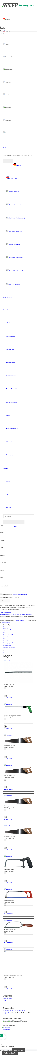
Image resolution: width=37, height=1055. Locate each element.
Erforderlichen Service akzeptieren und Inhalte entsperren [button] (15, 614)
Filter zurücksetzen (8, 653)
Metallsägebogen (9, 869)
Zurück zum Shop (18, 1050)
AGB (4, 1000)
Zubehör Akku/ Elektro (9, 635)
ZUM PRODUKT (8, 698)
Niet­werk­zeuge (7, 629)
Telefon (2, 570)
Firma (1, 525)
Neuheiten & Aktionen (9, 647)
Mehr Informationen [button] (5, 612)
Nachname (3, 563)
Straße (2, 533)
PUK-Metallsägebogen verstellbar (13, 975)
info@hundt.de (6, 623)
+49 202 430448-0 (20, 620)
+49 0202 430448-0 (8, 1011)
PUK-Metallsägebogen (10, 929)
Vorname (2, 555)
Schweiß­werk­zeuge (8, 637)
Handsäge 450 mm (9, 806)
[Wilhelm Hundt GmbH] (18, 6)
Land (1, 548)
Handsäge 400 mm (9, 776)
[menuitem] (18, 224)
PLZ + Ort (2, 540)
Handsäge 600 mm (9, 836)
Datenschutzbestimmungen (19, 594)
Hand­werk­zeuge (7, 627)
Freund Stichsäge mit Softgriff (12, 715)
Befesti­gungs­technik (9, 643)
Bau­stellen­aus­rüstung (9, 641)
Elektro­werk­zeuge (8, 633)
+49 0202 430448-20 (21, 1011)
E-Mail (1, 578)
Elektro (5, 639)
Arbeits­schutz (7, 645)
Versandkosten (7, 998)
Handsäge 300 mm (9, 745)
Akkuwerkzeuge (7, 631)
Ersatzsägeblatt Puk (9, 684)
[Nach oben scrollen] (0, 1033)
